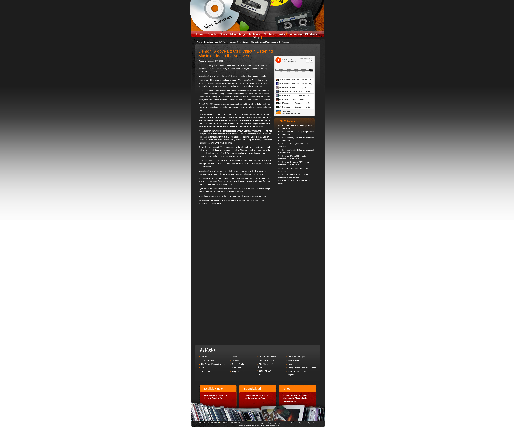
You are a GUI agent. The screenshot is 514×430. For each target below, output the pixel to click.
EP (223, 137)
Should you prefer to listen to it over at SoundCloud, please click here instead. (232, 196)
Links (281, 34)
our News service (251, 181)
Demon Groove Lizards (232, 65)
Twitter (266, 181)
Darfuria (248, 425)
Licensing (295, 34)
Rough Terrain (238, 371)
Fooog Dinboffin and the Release (302, 368)
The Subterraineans (267, 357)
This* (277, 425)
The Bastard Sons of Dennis (213, 364)
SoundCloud (257, 126)
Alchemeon (206, 371)
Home (200, 34)
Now (290, 364)
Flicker (204, 357)
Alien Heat (236, 368)
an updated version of (235, 80)
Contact (269, 34)
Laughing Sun (265, 371)
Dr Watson (236, 360)
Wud (261, 374)
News (223, 34)
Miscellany (237, 34)
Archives (254, 34)
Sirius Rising (293, 360)
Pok (202, 368)
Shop (256, 37)
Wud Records (215, 42)
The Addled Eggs (266, 360)
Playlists (311, 34)
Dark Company (207, 360)
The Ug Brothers (239, 364)
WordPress (264, 425)
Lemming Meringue (296, 357)
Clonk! (234, 357)
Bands (212, 34)
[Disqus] (236, 239)
